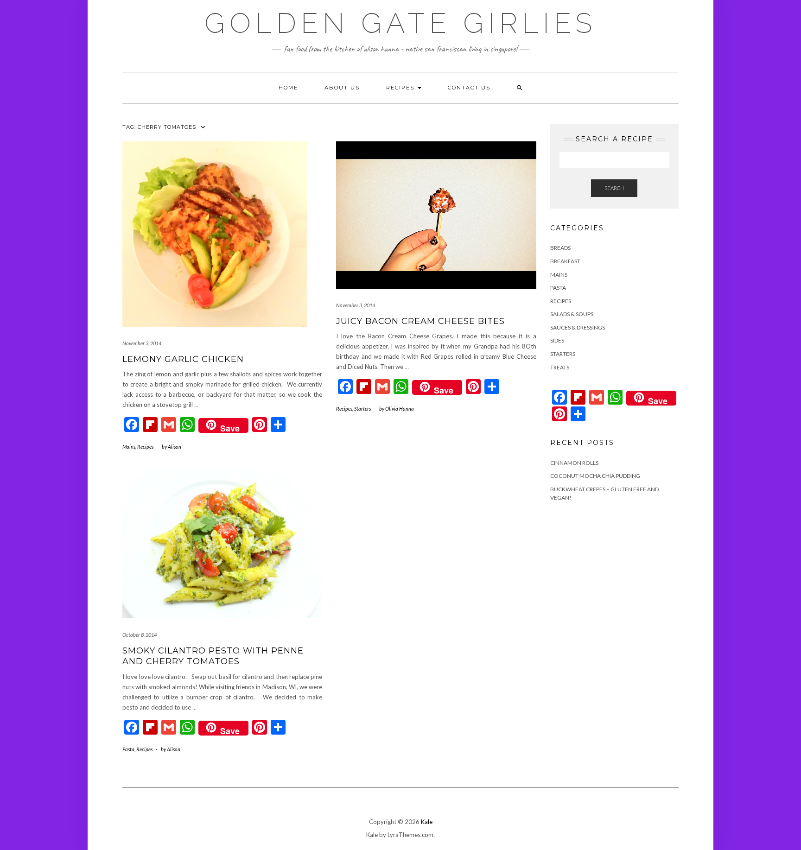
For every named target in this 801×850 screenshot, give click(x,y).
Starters (362, 409)
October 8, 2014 (139, 635)
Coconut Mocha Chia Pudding (595, 475)
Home (288, 87)
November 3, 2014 (141, 343)
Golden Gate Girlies (400, 23)
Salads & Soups (571, 314)
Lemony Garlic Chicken (183, 359)
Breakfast (565, 261)
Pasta (128, 749)
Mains (128, 447)
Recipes (401, 87)
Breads (560, 247)
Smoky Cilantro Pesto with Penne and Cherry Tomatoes (213, 656)
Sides (557, 340)
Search (614, 188)
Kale (426, 821)
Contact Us (469, 87)
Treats (559, 367)
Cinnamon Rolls (574, 462)
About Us (342, 87)
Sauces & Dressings (577, 327)
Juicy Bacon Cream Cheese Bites (420, 321)
